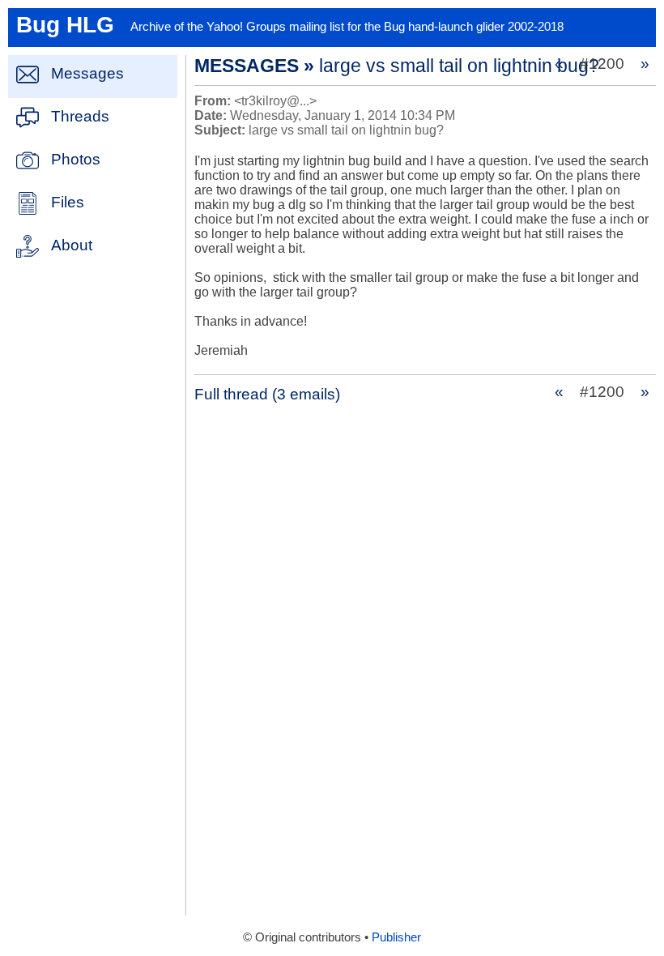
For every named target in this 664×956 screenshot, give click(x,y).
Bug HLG (65, 24)
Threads (80, 116)
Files (67, 202)
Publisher (396, 937)
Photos (75, 159)
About (71, 245)
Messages (87, 73)
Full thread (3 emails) (267, 394)
